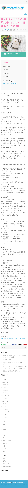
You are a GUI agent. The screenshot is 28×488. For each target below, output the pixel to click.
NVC (8, 83)
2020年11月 (5, 385)
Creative (4, 427)
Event (4, 83)
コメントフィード (7, 464)
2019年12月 (5, 395)
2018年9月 (5, 415)
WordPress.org (6, 466)
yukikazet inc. (14, 263)
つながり (4, 443)
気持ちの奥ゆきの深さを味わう (11, 371)
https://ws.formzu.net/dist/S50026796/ (13, 339)
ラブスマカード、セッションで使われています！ (14, 363)
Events (7, 29)
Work (3, 435)
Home (2, 29)
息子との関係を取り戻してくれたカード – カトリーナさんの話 (14, 356)
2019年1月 (5, 409)
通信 (3, 451)
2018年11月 (5, 412)
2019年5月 (5, 406)
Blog (3, 424)
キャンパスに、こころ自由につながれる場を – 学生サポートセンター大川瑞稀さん (14, 367)
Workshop (14, 83)
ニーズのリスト (6, 360)
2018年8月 (5, 417)
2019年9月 (5, 398)
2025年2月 (5, 382)
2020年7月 (5, 387)
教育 (3, 446)
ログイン (4, 458)
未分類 (4, 449)
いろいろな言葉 (6, 440)
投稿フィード (6, 461)
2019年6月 (5, 404)
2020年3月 (5, 390)
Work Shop (5, 438)
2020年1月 (5, 393)
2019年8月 (5, 401)
